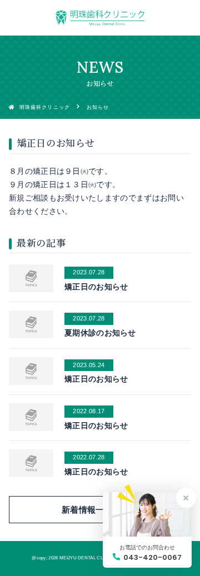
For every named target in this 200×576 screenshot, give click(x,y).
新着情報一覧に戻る (100, 509)
